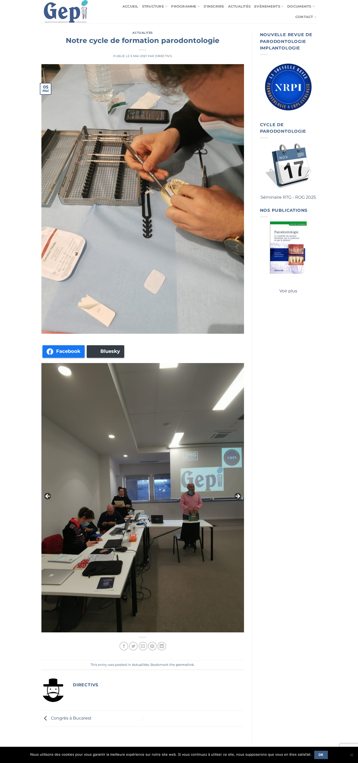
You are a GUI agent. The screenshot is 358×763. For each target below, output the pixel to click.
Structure (153, 6)
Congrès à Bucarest (71, 718)
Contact (304, 17)
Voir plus (288, 290)
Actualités (239, 6)
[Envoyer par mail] (143, 646)
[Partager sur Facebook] (124, 646)
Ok (321, 755)
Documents (299, 6)
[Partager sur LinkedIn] (162, 646)
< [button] (48, 496)
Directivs (163, 56)
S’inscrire (214, 6)
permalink (185, 665)
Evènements (267, 6)
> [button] (237, 496)
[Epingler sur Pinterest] (152, 646)
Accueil (130, 6)
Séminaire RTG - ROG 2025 (288, 197)
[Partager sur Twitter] (133, 646)
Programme (183, 6)
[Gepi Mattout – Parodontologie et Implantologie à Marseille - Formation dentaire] (67, 12)
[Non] (351, 756)
